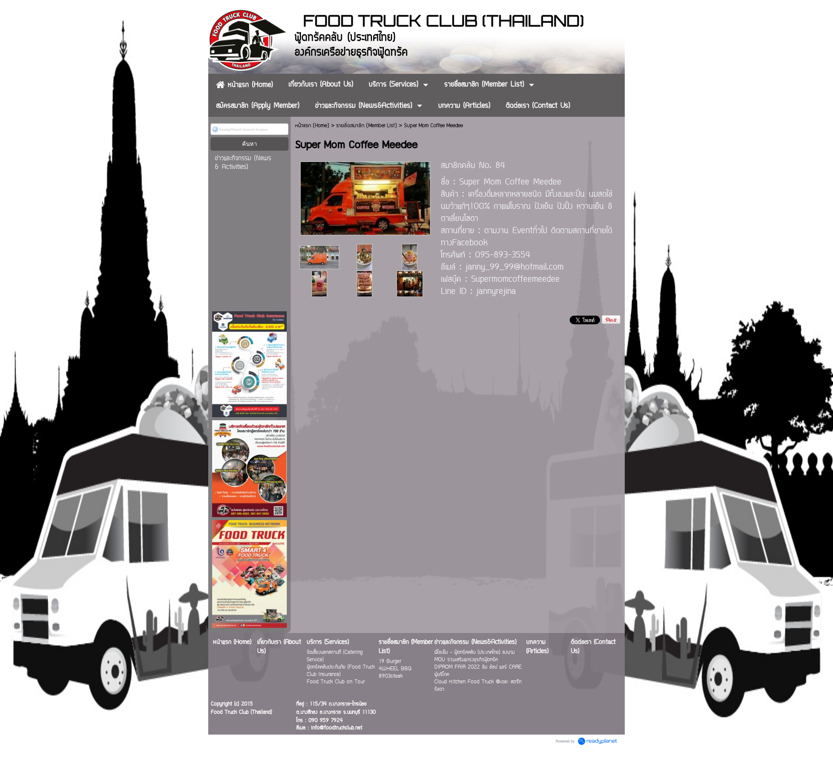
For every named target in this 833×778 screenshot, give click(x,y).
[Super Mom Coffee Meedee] (365, 197)
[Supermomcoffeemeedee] (410, 283)
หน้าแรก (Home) (312, 125)
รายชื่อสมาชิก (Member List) (366, 125)
